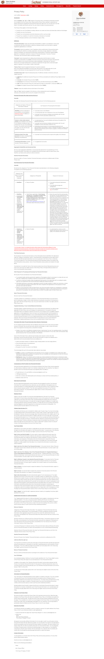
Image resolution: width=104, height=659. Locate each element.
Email (84, 34)
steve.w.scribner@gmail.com (82, 31)
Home (24, 6)
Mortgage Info (59, 6)
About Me (68, 6)
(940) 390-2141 (80, 30)
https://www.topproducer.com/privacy (34, 201)
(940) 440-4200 (80, 27)
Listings (30, 6)
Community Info (50, 6)
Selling (42, 6)
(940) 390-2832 (80, 28)
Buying (36, 6)
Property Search (77, 6)
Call (77, 34)
